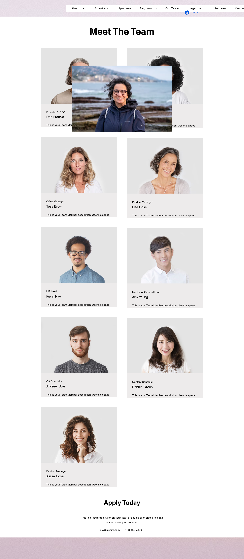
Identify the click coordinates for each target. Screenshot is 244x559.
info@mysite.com (109, 530)
